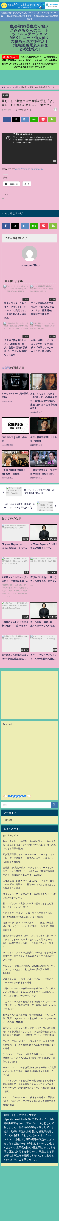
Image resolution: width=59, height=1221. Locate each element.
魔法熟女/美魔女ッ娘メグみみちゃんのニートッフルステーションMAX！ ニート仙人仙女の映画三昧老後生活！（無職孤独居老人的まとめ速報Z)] (28, 871)
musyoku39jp (29, 265)
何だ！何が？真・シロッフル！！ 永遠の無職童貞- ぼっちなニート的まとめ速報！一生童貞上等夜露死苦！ (28, 926)
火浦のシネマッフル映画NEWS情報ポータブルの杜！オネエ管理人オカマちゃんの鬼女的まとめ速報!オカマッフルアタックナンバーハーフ (29, 992)
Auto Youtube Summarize (29, 169)
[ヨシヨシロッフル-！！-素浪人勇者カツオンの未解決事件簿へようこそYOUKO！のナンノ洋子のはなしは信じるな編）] (29, 1058)
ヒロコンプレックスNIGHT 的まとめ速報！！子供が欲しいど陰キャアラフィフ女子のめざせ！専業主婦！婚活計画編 (29, 1101)
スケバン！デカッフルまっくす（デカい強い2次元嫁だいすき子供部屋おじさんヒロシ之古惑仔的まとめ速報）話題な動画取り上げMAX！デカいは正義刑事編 (29, 1031)
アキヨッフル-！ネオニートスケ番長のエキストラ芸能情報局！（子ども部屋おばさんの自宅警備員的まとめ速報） (29, 1044)
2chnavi (7, 724)
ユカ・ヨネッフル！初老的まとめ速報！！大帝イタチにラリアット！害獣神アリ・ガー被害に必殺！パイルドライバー (29, 1005)
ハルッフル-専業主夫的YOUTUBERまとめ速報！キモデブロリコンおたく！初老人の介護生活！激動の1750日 (29, 969)
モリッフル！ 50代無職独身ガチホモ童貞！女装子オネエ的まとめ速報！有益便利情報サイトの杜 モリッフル (29, 1071)
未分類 (5, 95)
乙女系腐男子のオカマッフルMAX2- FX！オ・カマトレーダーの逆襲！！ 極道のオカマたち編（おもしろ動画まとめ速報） (29, 858)
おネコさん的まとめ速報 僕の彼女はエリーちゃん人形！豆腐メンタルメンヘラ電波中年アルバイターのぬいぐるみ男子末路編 (29, 845)
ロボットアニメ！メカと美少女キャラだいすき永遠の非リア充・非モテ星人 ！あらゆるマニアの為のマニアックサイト (29, 956)
